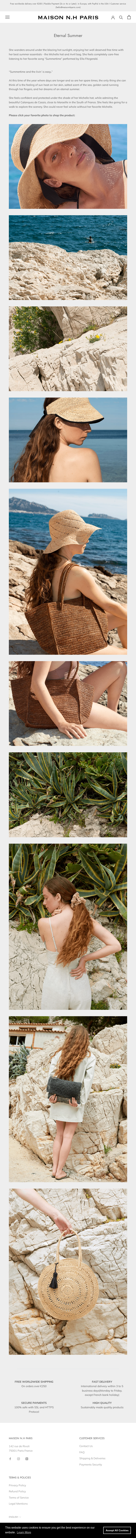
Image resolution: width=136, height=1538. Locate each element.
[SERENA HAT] (68, 440)
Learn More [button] (24, 1532)
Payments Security (90, 1464)
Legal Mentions (18, 1503)
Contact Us (86, 1446)
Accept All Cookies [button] (117, 1530)
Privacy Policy (17, 1485)
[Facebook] (10, 1459)
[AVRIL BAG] (68, 572)
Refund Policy (17, 1491)
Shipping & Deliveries (92, 1458)
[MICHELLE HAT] (68, 166)
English (13, 1517)
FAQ (82, 1452)
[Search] (121, 17)
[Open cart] (129, 17)
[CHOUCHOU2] (68, 927)
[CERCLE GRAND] (68, 1272)
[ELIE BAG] (68, 1099)
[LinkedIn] (27, 1459)
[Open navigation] (7, 17)
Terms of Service (19, 1497)
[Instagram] (18, 1459)
